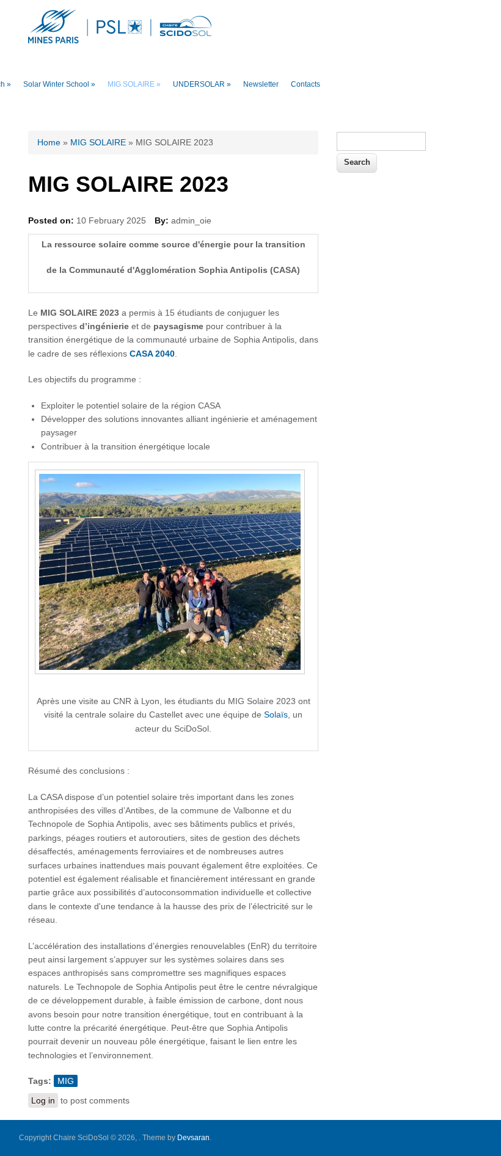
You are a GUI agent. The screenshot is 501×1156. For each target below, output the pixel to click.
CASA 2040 (152, 353)
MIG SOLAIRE (134, 84)
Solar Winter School (59, 84)
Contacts (305, 84)
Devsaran (193, 1137)
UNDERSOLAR (202, 84)
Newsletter (261, 84)
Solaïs (276, 714)
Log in (43, 1100)
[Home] (119, 40)
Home (48, 142)
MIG (65, 1081)
